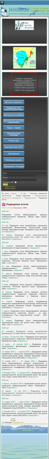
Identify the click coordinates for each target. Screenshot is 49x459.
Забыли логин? (10, 187)
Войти (5, 184)
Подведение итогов (17, 204)
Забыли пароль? (10, 188)
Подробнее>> (7, 219)
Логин (5, 173)
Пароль (5, 177)
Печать (4, 208)
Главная (13, 193)
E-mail (10, 208)
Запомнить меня (8, 182)
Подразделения (29, 198)
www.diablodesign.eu (27, 430)
